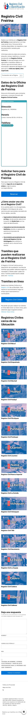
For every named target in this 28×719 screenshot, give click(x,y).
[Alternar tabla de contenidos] (20, 75)
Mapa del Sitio (7, 687)
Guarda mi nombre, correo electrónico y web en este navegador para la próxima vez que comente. (13, 664)
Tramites (10, 275)
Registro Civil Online (14, 299)
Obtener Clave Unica (7, 312)
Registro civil (5, 287)
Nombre (4, 635)
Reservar (14, 194)
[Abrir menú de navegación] (3, 690)
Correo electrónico (8, 643)
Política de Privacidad (9, 684)
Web (2, 651)
